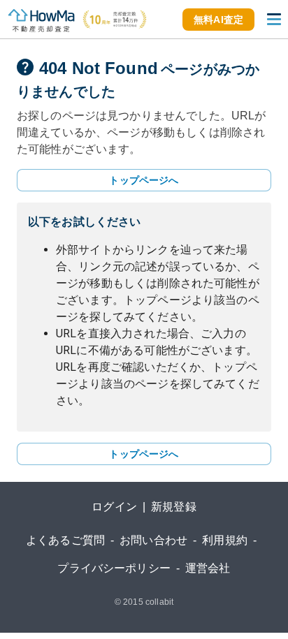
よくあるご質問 (65, 540)
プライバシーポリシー (114, 568)
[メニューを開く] (274, 19)
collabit (159, 602)
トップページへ (143, 180)
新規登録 (173, 506)
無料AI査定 (218, 19)
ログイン (114, 506)
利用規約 (224, 540)
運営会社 (208, 568)
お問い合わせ (153, 540)
